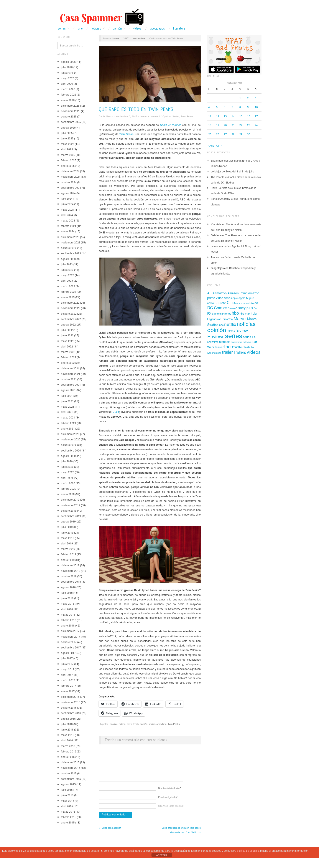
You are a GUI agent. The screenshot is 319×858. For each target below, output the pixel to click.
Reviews (215, 336)
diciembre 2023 (70, 237)
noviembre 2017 (70, 636)
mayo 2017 (67, 669)
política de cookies (248, 850)
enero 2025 (68, 165)
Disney (231, 308)
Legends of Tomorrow (220, 319)
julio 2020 (67, 461)
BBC (218, 303)
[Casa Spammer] (101, 17)
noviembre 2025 (70, 111)
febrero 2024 (68, 226)
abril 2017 (67, 674)
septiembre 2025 (71, 122)
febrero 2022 (68, 357)
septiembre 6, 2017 (126, 116)
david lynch (133, 724)
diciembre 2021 (70, 368)
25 (209, 134)
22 (240, 125)
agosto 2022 (68, 324)
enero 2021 (68, 428)
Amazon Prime (237, 293)
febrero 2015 (68, 817)
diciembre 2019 (70, 499)
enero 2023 (68, 297)
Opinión (117, 28)
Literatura (179, 28)
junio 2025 (67, 138)
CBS (223, 303)
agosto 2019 (68, 521)
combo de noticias (244, 303)
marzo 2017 (68, 680)
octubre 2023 (69, 248)
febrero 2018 (68, 620)
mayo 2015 (67, 800)
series (152, 724)
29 (240, 134)
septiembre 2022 (71, 319)
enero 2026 (68, 100)
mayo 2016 (67, 735)
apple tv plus (246, 298)
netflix (230, 324)
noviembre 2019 (70, 505)
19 (217, 125)
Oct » (219, 145)
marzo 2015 (68, 811)
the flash (244, 347)
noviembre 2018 (70, 570)
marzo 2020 (68, 483)
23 (248, 125)
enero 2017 (68, 691)
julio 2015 (67, 789)
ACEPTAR (161, 855)
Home (115, 38)
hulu (254, 313)
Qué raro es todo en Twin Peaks (136, 109)
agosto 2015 (68, 784)
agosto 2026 (68, 61)
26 (217, 134)
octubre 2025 (69, 116)
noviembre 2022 (70, 308)
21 (233, 125)
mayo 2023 (67, 275)
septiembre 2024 (71, 187)
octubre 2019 (69, 510)
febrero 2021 (68, 423)
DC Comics (217, 307)
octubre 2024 (69, 182)
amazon (220, 292)
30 (248, 134)
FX (209, 313)
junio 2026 (67, 72)
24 (256, 125)
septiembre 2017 (71, 647)
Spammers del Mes (241, 342)
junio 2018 (67, 598)
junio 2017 (67, 664)
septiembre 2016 (71, 713)
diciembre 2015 (70, 762)
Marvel (240, 318)
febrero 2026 (68, 94)
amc (227, 297)
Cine (80, 28)
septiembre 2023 (71, 253)
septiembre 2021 (71, 384)
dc (256, 302)
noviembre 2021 (70, 373)
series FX (249, 337)
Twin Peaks (187, 116)
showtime (161, 724)
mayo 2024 (67, 209)
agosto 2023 (68, 259)
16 (248, 116)
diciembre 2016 (70, 696)
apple (234, 298)
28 (233, 134)
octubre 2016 (69, 707)
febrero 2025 (68, 160)
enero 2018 (68, 625)
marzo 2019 (68, 549)
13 (225, 116)
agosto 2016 (68, 718)
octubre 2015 (69, 773)
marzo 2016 (68, 746)
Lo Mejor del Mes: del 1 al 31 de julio (232, 171)
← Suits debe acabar (110, 827)
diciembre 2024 (70, 171)
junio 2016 (67, 729)
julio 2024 (67, 198)
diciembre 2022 (70, 302)
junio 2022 (67, 335)
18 (209, 125)
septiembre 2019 (71, 516)
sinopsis (224, 341)
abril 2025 (67, 149)
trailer (227, 352)
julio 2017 (67, 658)
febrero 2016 (68, 751)
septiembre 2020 (71, 450)
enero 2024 (68, 231)
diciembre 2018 (70, 565)
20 (225, 125)
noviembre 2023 (70, 242)
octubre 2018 (69, 576)
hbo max (245, 313)
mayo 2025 (67, 143)
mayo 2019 (67, 538)
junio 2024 (67, 204)
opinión (143, 724)
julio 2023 (67, 264)
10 (256, 107)
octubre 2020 (69, 444)
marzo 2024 (68, 220)
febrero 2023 (68, 291)
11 (209, 116)
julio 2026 (67, 67)
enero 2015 (68, 822)
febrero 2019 (68, 554)
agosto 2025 (68, 127)
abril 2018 (67, 609)
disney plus (244, 307)
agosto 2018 (68, 587)
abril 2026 (67, 83)
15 (240, 116)
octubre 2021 (69, 379)
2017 (125, 38)
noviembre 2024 (70, 176)
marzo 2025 (68, 155)
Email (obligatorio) (168, 797)
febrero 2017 (68, 685)
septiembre (139, 38)
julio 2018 (67, 592)
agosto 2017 (68, 653)
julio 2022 (67, 330)
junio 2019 (67, 532)
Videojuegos (157, 28)
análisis (114, 724)
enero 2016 (68, 757)
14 (233, 116)
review (241, 330)
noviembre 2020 (70, 439)
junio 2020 (67, 466)
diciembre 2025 (70, 105)
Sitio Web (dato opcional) (171, 805)
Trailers (239, 352)
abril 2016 (67, 740)
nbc (221, 325)
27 (225, 134)
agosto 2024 (68, 193)
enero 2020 (68, 494)
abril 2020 (67, 477)
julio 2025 (67, 133)
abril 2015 (67, 806)
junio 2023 (67, 269)
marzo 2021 (68, 417)
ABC (210, 293)
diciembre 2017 (70, 631)
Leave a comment (150, 116)
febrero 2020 (68, 488)
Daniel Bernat (106, 116)
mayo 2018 (67, 603)
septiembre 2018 (71, 581)
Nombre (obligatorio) (169, 788)
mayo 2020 (67, 472)
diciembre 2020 (70, 434)
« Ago (210, 145)
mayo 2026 (67, 78)
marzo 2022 (68, 352)
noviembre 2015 (70, 767)
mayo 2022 (67, 341)
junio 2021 (67, 401)
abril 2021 (67, 412)
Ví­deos (137, 28)
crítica (122, 724)
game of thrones (221, 314)
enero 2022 (68, 362)
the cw (231, 346)
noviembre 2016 (70, 702)
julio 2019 (67, 527)
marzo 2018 (68, 614)
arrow (210, 303)
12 (217, 116)
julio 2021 (67, 395)
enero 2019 (68, 560)
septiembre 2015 (71, 778)
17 (256, 116)
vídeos (254, 352)
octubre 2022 (69, 313)
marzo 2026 (68, 89)
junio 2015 (67, 795)
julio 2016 (67, 724)
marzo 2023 (68, 286)
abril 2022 (67, 346)
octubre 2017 (69, 642)
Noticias (96, 28)
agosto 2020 (68, 456)
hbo (235, 313)
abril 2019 (67, 543)
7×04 (116, 411)
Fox (256, 308)
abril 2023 (67, 280)
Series (62, 28)
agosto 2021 (68, 390)
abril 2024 (67, 215)
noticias (246, 323)
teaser (219, 347)
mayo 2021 (67, 406)
